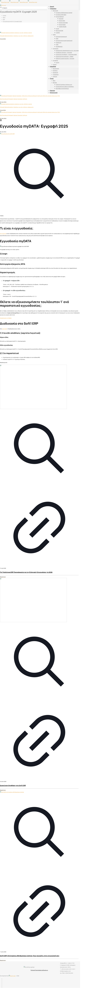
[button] (40, 228)
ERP (4, 19)
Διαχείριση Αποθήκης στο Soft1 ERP (13, 785)
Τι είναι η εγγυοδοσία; (16, 228)
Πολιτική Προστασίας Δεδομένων (39, 970)
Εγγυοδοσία (3, 233)
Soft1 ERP (4, 329)
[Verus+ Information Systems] (18, 2)
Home (4, 15)
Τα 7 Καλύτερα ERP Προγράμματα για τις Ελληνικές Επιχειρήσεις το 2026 (26, 572)
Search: (5, 8)
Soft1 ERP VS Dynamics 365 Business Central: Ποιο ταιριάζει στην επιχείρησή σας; (30, 956)
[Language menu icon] (3, 5)
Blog (4, 17)
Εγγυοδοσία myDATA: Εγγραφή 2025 (12, 21)
